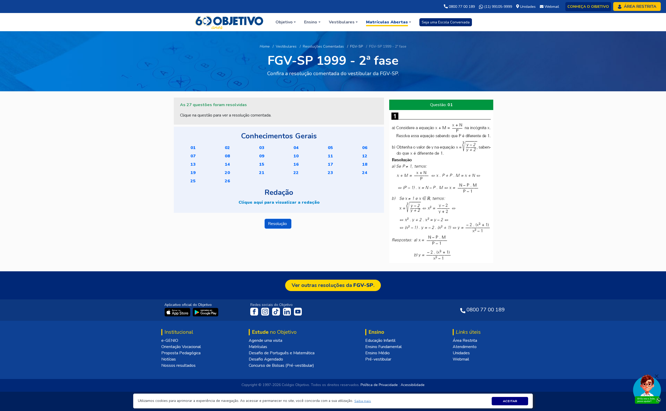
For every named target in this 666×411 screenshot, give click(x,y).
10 (296, 156)
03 (261, 148)
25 (193, 181)
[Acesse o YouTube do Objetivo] (298, 311)
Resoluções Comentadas (323, 46)
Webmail (461, 359)
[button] (363, 401)
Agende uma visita (265, 340)
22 (296, 173)
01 (193, 148)
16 (296, 164)
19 (193, 173)
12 (364, 156)
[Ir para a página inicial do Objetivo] (229, 22)
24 (364, 173)
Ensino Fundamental (383, 347)
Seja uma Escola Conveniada (446, 22)
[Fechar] (657, 376)
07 (193, 156)
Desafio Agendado (266, 359)
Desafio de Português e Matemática (282, 353)
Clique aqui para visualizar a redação (279, 202)
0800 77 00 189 (461, 6)
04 (296, 148)
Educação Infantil (380, 340)
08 (227, 156)
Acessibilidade (413, 384)
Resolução (278, 224)
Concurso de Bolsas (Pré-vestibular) (281, 365)
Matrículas (258, 347)
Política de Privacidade (379, 384)
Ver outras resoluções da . (333, 285)
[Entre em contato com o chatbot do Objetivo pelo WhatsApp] (647, 388)
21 (261, 173)
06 (364, 148)
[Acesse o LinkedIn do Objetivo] (287, 311)
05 (330, 148)
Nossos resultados (178, 365)
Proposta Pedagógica (181, 353)
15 (261, 164)
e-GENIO (169, 340)
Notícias (168, 359)
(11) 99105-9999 (497, 6)
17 (330, 164)
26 (227, 181)
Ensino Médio (377, 353)
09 (261, 156)
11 (330, 156)
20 (227, 173)
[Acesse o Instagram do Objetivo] (265, 311)
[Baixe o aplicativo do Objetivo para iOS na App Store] (177, 312)
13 (193, 164)
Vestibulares (286, 46)
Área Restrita (465, 340)
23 (330, 173)
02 (227, 148)
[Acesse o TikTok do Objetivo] (276, 311)
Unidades (461, 353)
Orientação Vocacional (181, 347)
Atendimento (465, 347)
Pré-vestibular (378, 359)
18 (364, 164)
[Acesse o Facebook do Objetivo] (255, 311)
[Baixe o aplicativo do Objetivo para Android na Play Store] (206, 312)
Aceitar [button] (510, 401)
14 (227, 164)
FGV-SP (356, 46)
